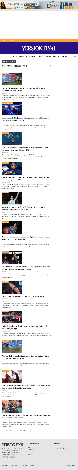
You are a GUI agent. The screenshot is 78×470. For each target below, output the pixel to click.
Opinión (64, 56)
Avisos (30, 454)
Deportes (48, 56)
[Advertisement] (39, 25)
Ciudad (13, 56)
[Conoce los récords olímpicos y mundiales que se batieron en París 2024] (12, 79)
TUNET (74, 465)
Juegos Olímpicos (7, 103)
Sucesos (21, 56)
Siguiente (24, 430)
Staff (29, 447)
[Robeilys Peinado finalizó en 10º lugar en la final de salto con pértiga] (12, 317)
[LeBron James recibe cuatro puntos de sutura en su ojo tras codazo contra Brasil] (12, 406)
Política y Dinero (31, 56)
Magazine (56, 56)
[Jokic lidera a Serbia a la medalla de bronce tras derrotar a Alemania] (12, 287)
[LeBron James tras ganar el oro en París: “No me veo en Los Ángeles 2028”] (12, 168)
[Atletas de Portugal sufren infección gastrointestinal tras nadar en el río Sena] (12, 346)
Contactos (31, 449)
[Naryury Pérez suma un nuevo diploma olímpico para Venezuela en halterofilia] (12, 227)
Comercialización (33, 452)
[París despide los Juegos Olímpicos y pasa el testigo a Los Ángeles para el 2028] (12, 108)
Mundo (41, 56)
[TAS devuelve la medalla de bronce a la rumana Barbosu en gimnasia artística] (12, 198)
